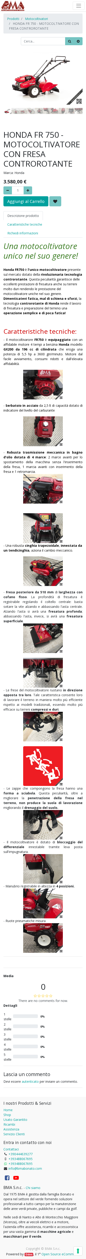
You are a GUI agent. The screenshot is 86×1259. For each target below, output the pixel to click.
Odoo (28, 1254)
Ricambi (9, 1124)
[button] (9, 91)
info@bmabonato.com (25, 1168)
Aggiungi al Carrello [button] (25, 201)
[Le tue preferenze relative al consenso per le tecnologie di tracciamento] (78, 1251)
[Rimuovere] (7, 190)
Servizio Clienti (14, 1134)
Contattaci (11, 1149)
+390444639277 (20, 1154)
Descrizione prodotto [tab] (23, 215)
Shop (7, 1115)
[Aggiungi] (28, 190)
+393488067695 (20, 1159)
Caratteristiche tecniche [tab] (24, 224)
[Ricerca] (69, 41)
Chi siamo (33, 1188)
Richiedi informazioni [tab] (22, 233)
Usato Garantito (15, 1119)
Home (8, 1110)
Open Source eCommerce (61, 1254)
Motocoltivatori (36, 19)
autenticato (30, 1081)
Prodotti (13, 19)
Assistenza (11, 1129)
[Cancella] (78, 41)
